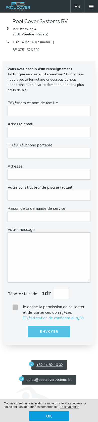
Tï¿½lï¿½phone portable (30, 145)
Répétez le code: (23, 294)
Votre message (21, 229)
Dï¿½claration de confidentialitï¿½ (53, 318)
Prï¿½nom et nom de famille (33, 103)
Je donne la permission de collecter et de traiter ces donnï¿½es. (53, 312)
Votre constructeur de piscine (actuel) (41, 187)
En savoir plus (69, 407)
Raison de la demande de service (36, 208)
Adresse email (20, 124)
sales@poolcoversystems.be (49, 379)
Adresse (15, 166)
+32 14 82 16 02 (49, 364)
